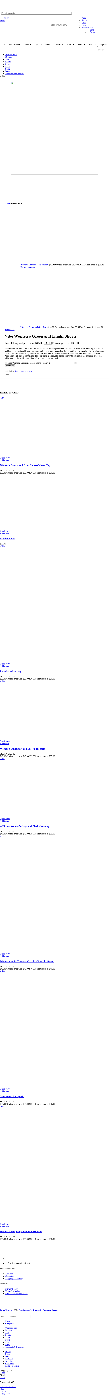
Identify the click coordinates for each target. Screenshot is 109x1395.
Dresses (93, 32)
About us (9, 1274)
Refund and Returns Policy (16, 1293)
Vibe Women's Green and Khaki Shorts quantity (28, 363)
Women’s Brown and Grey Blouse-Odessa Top (25, 465)
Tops (84, 25)
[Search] (105, 13)
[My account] (1, 16)
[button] (4, 460)
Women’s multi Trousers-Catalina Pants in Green (27, 961)
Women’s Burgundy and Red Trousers (21, 1231)
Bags (92, 30)
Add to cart (10, 366)
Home (7, 203)
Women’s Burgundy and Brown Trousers (22, 748)
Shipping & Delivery (14, 1278)
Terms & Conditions (13, 1291)
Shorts (84, 20)
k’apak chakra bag (10, 671)
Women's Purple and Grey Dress (34, 327)
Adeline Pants (7, 538)
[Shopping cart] (1, 35)
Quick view (5, 458)
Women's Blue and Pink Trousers (34, 265)
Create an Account (8, 1386)
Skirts (84, 23)
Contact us (9, 1276)
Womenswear (87, 27)
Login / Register (12, 1366)
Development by (38, 1310)
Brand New (9, 329)
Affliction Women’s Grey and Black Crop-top (24, 826)
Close (2, 1373)
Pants (84, 18)
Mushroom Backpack (12, 1096)
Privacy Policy (11, 1289)
